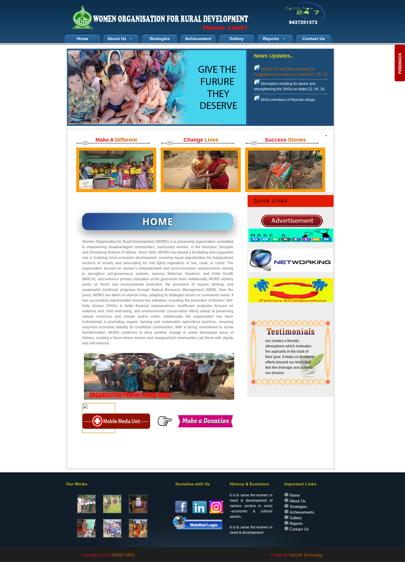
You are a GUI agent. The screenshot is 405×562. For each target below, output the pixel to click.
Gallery (236, 38)
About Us (297, 501)
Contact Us (298, 529)
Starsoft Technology (305, 555)
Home (294, 495)
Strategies (159, 38)
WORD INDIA (123, 555)
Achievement (198, 38)
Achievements (301, 512)
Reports (295, 523)
